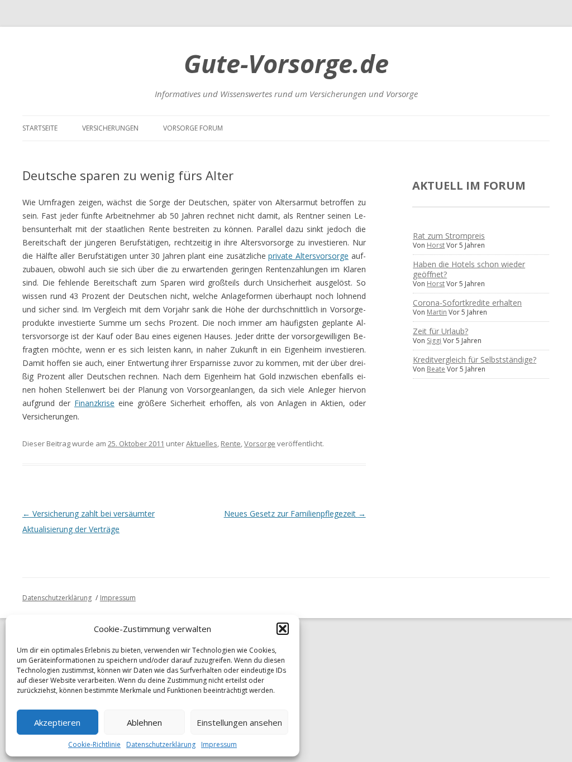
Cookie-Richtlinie (94, 744)
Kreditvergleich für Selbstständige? (474, 359)
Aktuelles (201, 443)
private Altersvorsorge (308, 255)
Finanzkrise (94, 403)
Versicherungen (110, 128)
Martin (437, 312)
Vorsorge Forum (193, 128)
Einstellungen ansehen (239, 722)
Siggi (434, 340)
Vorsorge (259, 443)
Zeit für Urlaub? (440, 331)
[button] (282, 628)
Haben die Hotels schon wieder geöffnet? (469, 269)
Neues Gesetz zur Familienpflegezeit (295, 513)
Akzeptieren (57, 722)
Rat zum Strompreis (449, 235)
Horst (436, 245)
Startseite (40, 128)
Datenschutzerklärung (161, 744)
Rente (231, 443)
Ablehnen (144, 722)
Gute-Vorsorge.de (286, 63)
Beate (436, 369)
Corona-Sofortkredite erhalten (467, 302)
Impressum (219, 744)
